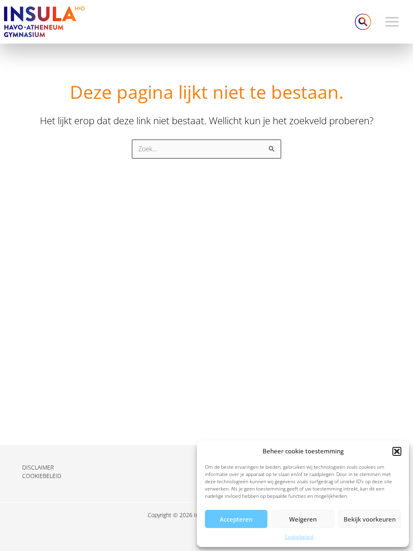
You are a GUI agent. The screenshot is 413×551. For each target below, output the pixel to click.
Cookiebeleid (299, 536)
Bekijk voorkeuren (370, 519)
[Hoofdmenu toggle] (392, 22)
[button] (397, 451)
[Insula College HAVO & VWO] (44, 21)
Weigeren (303, 519)
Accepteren (236, 519)
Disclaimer (38, 467)
